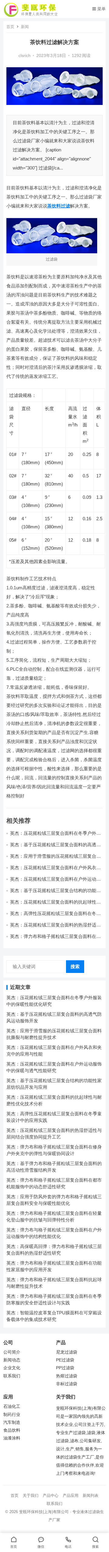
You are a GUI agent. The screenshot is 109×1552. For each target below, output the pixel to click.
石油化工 (11, 1406)
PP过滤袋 (65, 1368)
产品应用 (70, 1495)
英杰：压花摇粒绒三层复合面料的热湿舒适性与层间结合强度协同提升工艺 (55, 927)
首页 (10, 26)
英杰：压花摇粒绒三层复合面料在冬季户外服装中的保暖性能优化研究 (55, 836)
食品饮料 (11, 1430)
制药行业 (11, 1414)
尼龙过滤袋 (66, 1352)
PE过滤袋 (65, 1360)
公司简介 (11, 1352)
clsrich (24, 55)
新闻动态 (11, 1360)
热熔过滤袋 (66, 1376)
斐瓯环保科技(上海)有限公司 (44, 1511)
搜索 (75, 966)
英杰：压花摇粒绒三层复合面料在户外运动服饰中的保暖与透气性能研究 (55, 881)
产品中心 (50, 1495)
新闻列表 (90, 1495)
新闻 (25, 26)
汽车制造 (11, 1422)
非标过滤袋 (66, 1384)
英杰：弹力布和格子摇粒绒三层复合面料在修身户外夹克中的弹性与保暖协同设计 (55, 939)
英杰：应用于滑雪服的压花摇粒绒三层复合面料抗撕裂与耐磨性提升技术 (55, 859)
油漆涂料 (11, 1438)
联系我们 (11, 1376)
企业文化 (11, 1368)
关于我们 (30, 1495)
